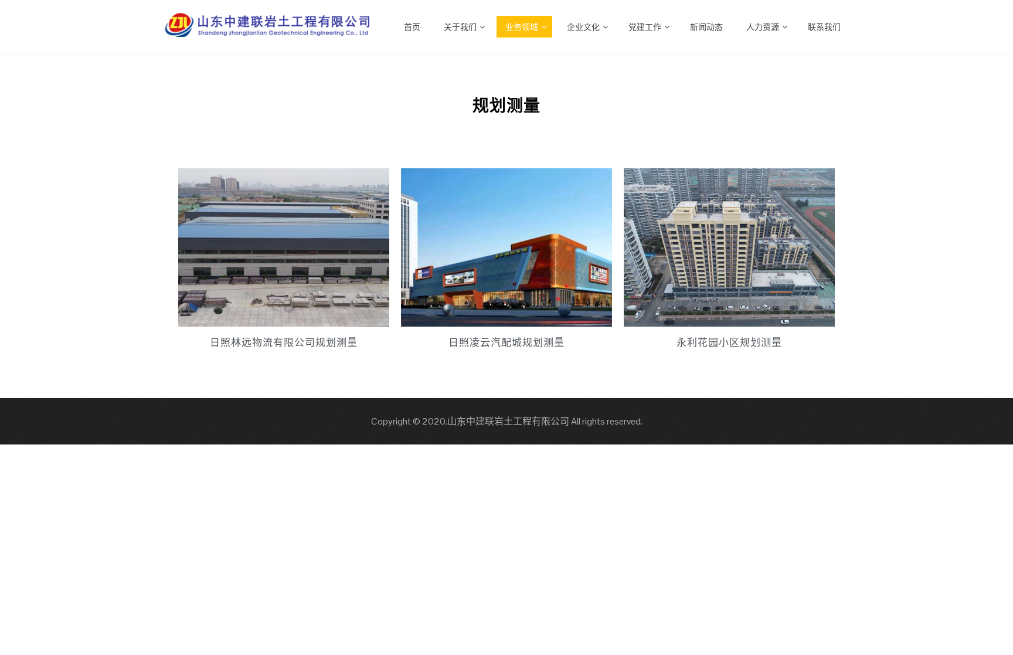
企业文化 (583, 26)
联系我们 (824, 26)
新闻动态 (706, 26)
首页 (412, 26)
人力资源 (762, 26)
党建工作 (644, 26)
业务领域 (521, 26)
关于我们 (460, 26)
